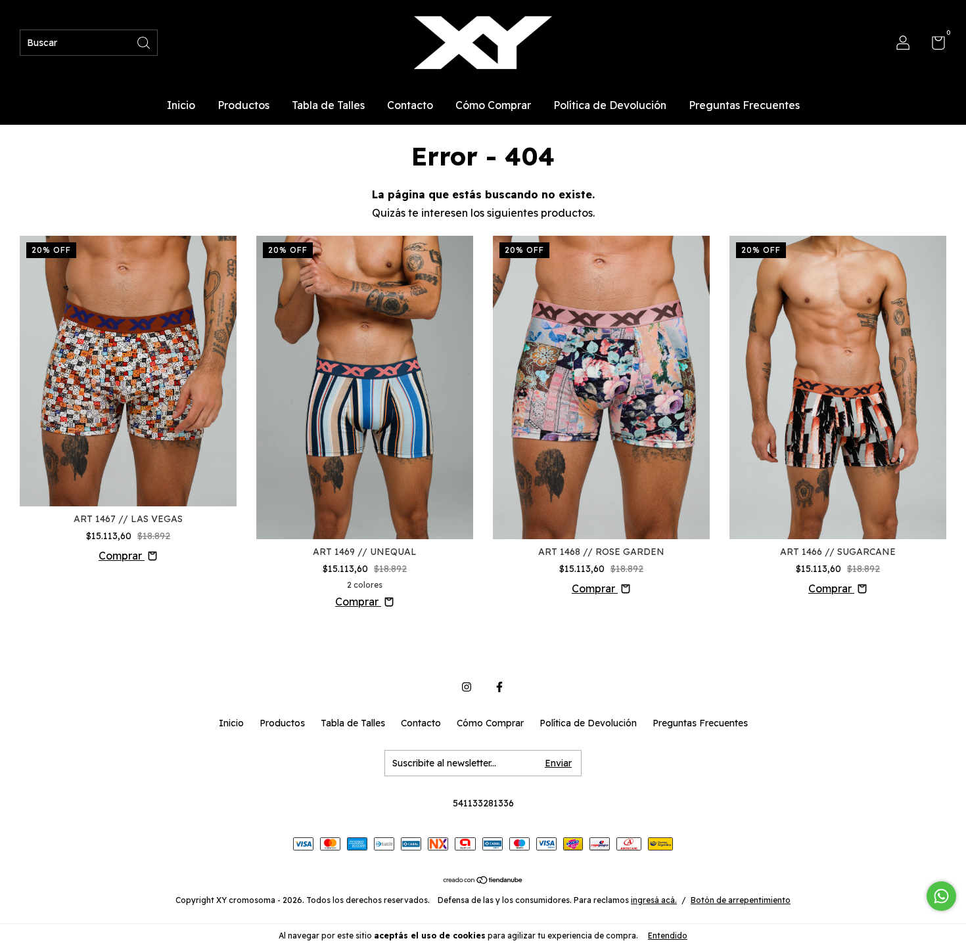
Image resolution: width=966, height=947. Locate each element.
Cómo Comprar (493, 105)
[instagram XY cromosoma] (466, 687)
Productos (243, 105)
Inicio (181, 105)
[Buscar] (144, 42)
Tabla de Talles (328, 105)
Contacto (410, 105)
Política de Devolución (609, 105)
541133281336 (483, 803)
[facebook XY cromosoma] (499, 687)
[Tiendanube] (483, 880)
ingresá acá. (654, 900)
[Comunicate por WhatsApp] (941, 896)
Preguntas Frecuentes (744, 105)
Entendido (667, 935)
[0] (933, 45)
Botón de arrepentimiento (741, 900)
